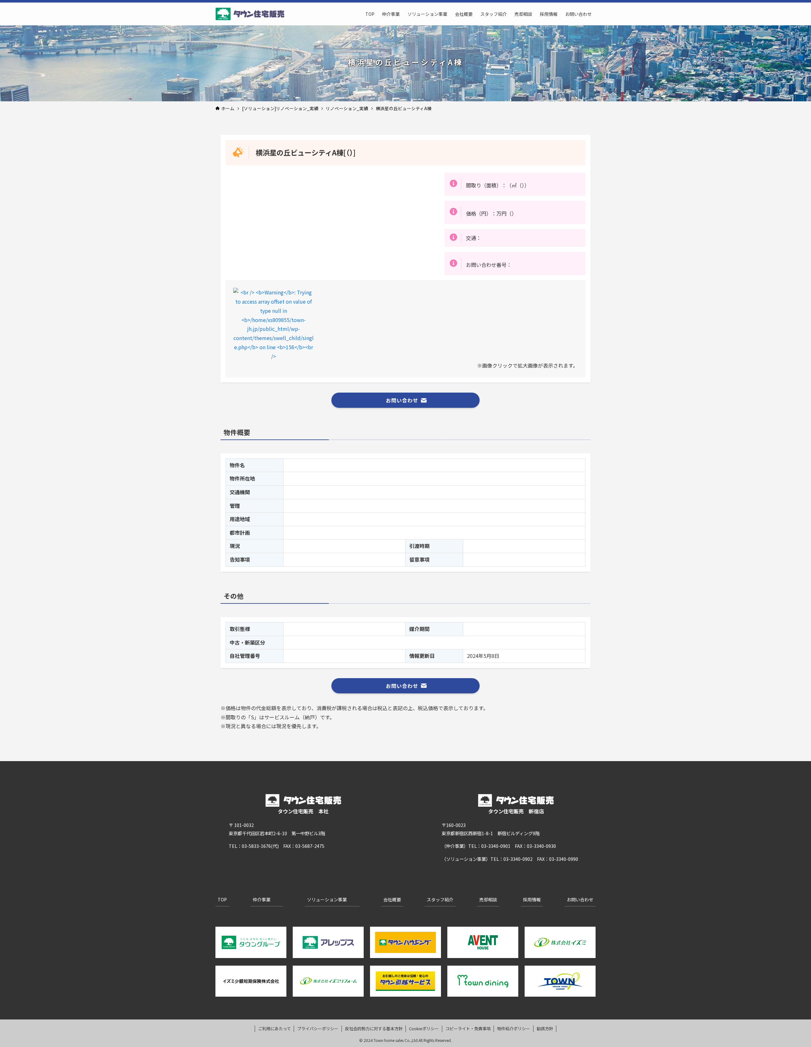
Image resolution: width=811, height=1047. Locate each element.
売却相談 (488, 899)
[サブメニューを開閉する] (276, 899)
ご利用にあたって (274, 1028)
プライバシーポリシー (317, 1028)
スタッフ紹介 (440, 899)
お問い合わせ (580, 899)
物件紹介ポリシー (513, 1028)
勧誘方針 (545, 1028)
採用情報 (532, 899)
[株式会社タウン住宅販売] (249, 14)
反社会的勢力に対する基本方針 (374, 1028)
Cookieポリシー (424, 1028)
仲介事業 (262, 899)
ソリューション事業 (327, 899)
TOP (222, 899)
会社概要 (392, 899)
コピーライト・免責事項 (468, 1028)
